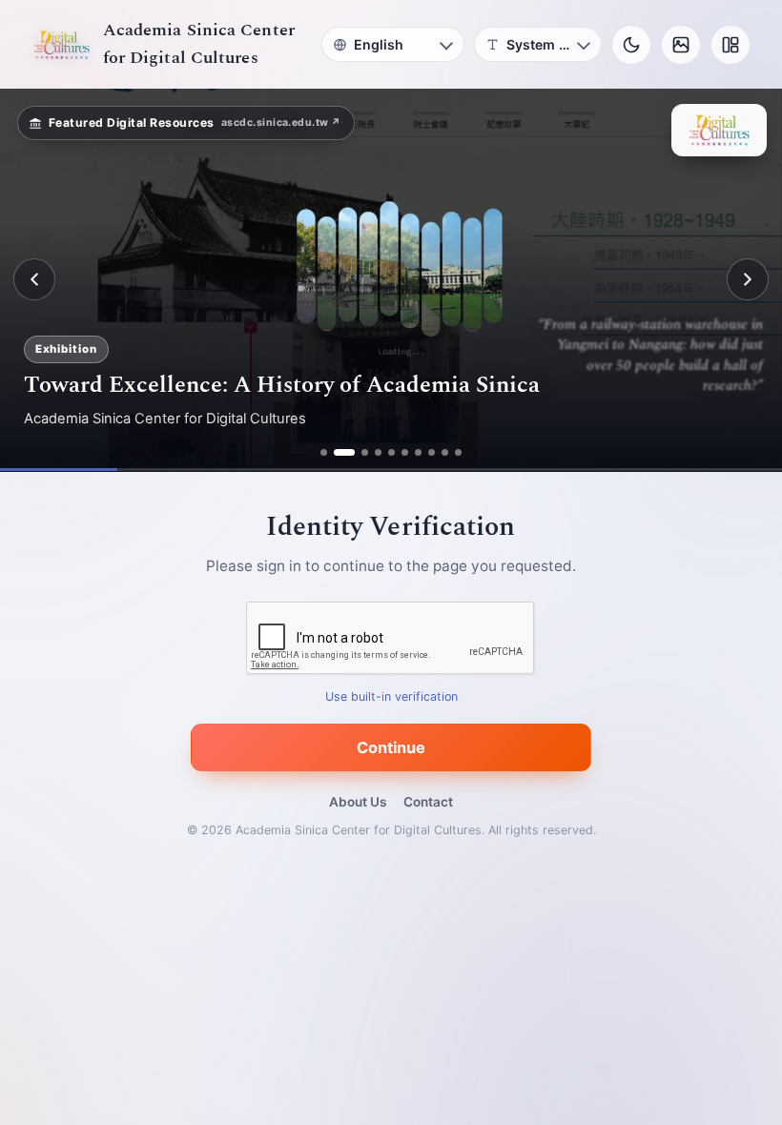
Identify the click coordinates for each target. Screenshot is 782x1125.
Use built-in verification (391, 696)
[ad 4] (378, 452)
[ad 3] (357, 452)
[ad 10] (458, 452)
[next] (748, 279)
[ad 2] (337, 452)
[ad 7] (418, 452)
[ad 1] (323, 452)
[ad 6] (404, 452)
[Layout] (730, 45)
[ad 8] (431, 452)
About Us (357, 801)
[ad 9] (445, 452)
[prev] (34, 279)
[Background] (681, 45)
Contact (428, 801)
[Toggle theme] (631, 45)
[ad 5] (391, 452)
